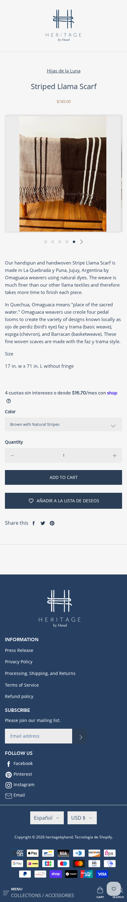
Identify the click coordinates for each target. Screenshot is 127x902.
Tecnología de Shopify (93, 837)
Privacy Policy (18, 662)
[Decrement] (12, 455)
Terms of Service (22, 685)
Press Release (19, 650)
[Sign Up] (79, 736)
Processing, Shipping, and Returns (40, 673)
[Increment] (114, 455)
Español (43, 817)
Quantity (14, 442)
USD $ (78, 817)
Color (10, 411)
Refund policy (19, 696)
